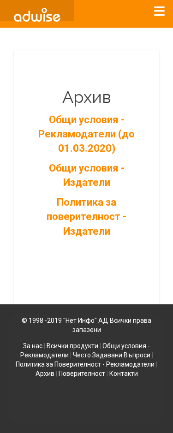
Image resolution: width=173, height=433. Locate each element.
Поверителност (82, 373)
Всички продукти (72, 346)
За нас (32, 346)
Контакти (123, 373)
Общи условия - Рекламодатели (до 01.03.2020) (86, 134)
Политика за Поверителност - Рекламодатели (85, 364)
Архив (45, 373)
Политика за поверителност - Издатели (86, 216)
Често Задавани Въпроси (111, 355)
